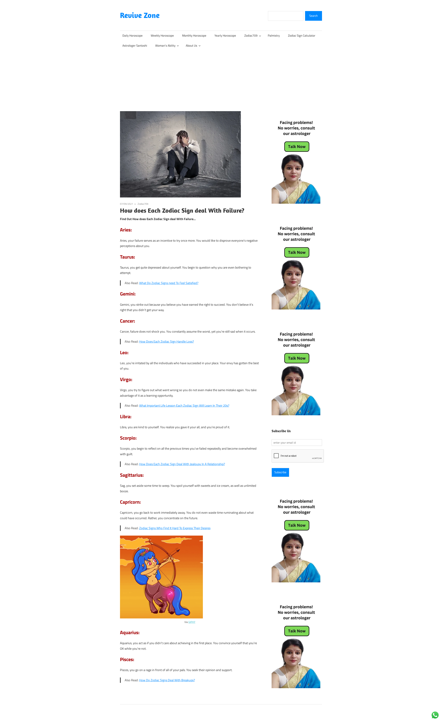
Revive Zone (140, 15)
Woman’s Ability (165, 45)
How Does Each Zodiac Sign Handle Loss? (166, 341)
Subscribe (280, 472)
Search (313, 15)
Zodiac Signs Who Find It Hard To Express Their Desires (174, 528)
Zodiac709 (251, 35)
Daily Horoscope (132, 35)
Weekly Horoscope (162, 35)
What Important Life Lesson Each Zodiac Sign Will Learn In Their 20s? (184, 405)
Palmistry (274, 35)
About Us (191, 45)
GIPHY (191, 622)
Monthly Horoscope (194, 35)
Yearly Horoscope (225, 35)
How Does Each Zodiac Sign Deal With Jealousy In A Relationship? (182, 464)
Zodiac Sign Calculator (301, 35)
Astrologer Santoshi (134, 45)
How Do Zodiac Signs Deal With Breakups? (167, 680)
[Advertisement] (221, 76)
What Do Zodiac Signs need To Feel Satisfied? (168, 283)
